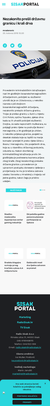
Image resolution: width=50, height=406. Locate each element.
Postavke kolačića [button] (27, 396)
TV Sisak (25, 327)
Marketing (25, 317)
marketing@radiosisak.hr (25, 373)
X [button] (45, 383)
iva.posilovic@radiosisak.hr (25, 360)
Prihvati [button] (27, 402)
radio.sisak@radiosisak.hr (28, 347)
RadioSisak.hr (25, 322)
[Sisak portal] (25, 4)
